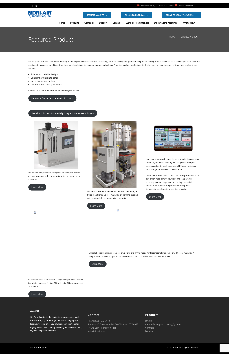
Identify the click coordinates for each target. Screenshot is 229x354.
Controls (149, 327)
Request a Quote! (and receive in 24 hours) (52, 98)
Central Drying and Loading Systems (163, 324)
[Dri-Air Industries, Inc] (45, 14)
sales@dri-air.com (96, 331)
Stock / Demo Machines (165, 22)
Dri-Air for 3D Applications (179, 15)
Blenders (149, 331)
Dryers (148, 320)
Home (61, 22)
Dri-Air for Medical (135, 15)
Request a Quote (95, 15)
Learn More (37, 187)
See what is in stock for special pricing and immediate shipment (62, 113)
